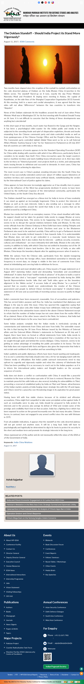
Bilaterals (49, 540)
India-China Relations (23, 442)
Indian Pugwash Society (56, 666)
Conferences (50, 549)
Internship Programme (14, 579)
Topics (8, 633)
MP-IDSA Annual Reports (29, 675)
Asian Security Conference (56, 607)
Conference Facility (13, 544)
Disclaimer (64, 675)
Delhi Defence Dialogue (55, 612)
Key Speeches (51, 575)
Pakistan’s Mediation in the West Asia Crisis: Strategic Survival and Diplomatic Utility (41, 504)
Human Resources (13, 566)
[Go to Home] (81, 669)
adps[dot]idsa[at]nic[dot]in (63, 643)
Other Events (51, 566)
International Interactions (16, 575)
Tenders (10, 675)
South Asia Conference (54, 616)
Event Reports (51, 553)
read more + (11, 487)
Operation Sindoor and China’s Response (24, 513)
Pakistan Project (12, 643)
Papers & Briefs (12, 629)
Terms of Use (54, 675)
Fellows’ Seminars (52, 557)
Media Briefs (50, 570)
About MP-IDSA (12, 540)
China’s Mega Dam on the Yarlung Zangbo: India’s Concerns (31, 518)
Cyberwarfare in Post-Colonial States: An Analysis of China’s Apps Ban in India (39, 509)
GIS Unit (9, 596)
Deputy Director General (15, 557)
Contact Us (10, 549)
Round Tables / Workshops (56, 562)
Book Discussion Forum (55, 544)
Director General (12, 553)
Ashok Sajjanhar (14, 479)
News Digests (11, 624)
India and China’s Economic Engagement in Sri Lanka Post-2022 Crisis (35, 500)
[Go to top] (81, 673)
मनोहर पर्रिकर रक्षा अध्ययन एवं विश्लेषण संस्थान (44, 15)
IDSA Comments (27, 42)
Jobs (8, 583)
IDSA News (10, 570)
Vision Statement (12, 587)
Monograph (10, 616)
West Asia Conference (54, 620)
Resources (43, 675)
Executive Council (13, 562)
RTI (16, 675)
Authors (9, 607)
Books (8, 612)
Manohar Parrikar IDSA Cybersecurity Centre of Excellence (20, 653)
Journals (9, 620)
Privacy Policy (43, 677)
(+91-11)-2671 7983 (61, 635)
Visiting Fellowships (13, 592)
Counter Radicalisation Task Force (19, 648)
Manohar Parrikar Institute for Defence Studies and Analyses (50, 12)
